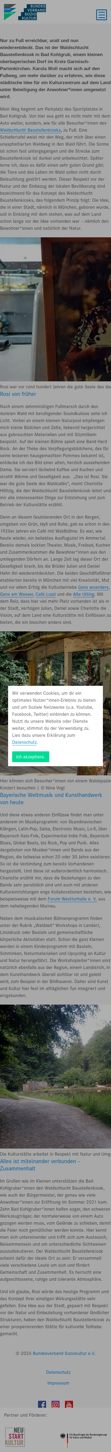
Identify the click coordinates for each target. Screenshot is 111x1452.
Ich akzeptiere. (30, 757)
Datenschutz (24, 742)
